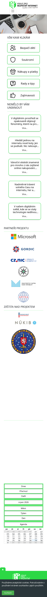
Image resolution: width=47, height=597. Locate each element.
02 (41, 532)
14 (30, 536)
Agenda (23, 524)
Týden (23, 513)
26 (19, 540)
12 (19, 536)
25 (13, 540)
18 (13, 538)
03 (8, 534)
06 (25, 534)
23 (41, 538)
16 (41, 536)
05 (19, 534)
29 (19, 532)
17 (8, 538)
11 (13, 536)
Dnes (23, 486)
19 (19, 538)
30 (25, 532)
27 (8, 532)
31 (30, 532)
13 (25, 536)
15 (36, 536)
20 (25, 538)
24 (8, 540)
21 (30, 538)
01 (36, 532)
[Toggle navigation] (12, 11)
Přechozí (23, 491)
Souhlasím (8, 593)
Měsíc (23, 508)
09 (41, 534)
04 (13, 534)
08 (36, 534)
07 (30, 534)
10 (8, 536)
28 (13, 532)
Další (23, 496)
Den (23, 518)
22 (36, 538)
